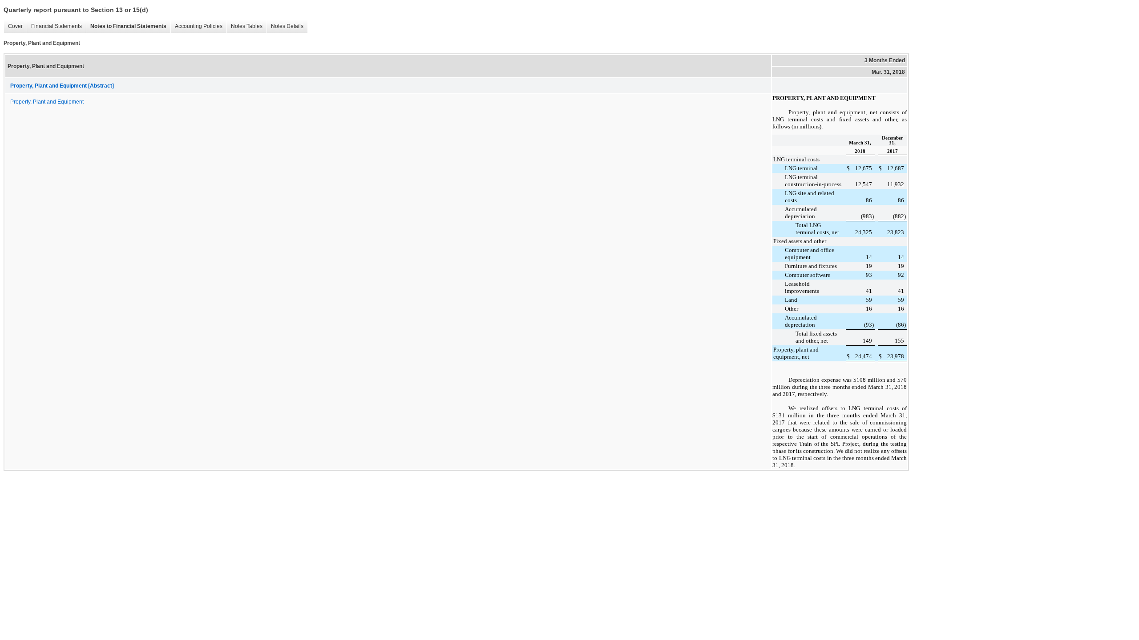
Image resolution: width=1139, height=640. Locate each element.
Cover (15, 26)
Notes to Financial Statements (128, 26)
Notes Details (287, 26)
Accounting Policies (198, 26)
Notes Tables (247, 26)
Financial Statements (56, 26)
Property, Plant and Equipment (47, 101)
